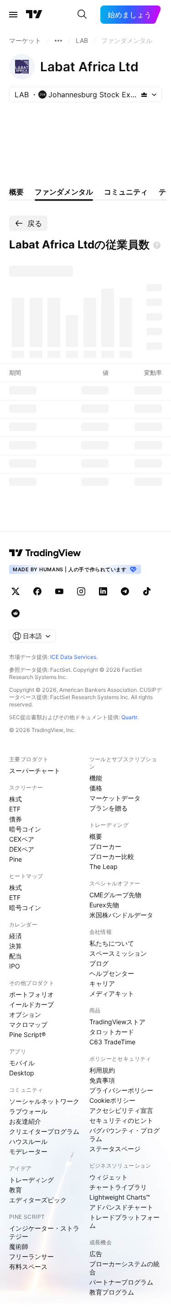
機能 (95, 778)
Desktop (21, 1073)
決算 (15, 946)
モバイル (22, 1063)
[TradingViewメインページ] (45, 553)
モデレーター (28, 1151)
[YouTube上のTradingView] (59, 591)
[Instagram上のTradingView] (81, 591)
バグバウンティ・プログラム (124, 1135)
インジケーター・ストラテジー (44, 1232)
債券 (15, 819)
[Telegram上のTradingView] (125, 591)
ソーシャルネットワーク (44, 1101)
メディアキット (111, 993)
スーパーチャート (34, 770)
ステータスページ (114, 1149)
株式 (15, 799)
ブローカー (105, 846)
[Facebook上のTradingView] (37, 591)
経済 (15, 936)
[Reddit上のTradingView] (15, 613)
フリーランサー (31, 1256)
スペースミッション (118, 953)
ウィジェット (108, 1177)
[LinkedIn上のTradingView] (103, 591)
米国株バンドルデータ (121, 915)
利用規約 (102, 1070)
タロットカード (111, 1032)
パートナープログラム (121, 1282)
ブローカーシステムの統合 (124, 1268)
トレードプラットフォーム (124, 1221)
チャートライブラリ (118, 1187)
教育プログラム (111, 1292)
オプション (25, 1014)
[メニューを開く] (13, 14)
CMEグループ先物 (115, 895)
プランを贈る (108, 808)
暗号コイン (25, 829)
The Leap (103, 866)
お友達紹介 (25, 1121)
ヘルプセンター (111, 973)
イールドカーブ (31, 1004)
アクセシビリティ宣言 (121, 1110)
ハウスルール (28, 1141)
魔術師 (18, 1246)
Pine (15, 859)
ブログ (99, 963)
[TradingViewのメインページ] (34, 14)
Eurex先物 (104, 905)
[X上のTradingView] (15, 591)
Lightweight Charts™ (119, 1197)
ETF (15, 809)
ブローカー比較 (111, 856)
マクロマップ (28, 1024)
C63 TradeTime (112, 1042)
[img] (144, 94)
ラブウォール (28, 1111)
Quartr (129, 717)
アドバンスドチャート (121, 1207)
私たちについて (111, 943)
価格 (95, 788)
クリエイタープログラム (44, 1131)
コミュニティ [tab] (126, 191)
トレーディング (31, 1180)
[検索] (82, 14)
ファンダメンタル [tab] (64, 191)
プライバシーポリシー (121, 1090)
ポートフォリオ (31, 994)
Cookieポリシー (112, 1100)
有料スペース (28, 1266)
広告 (95, 1254)
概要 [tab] (16, 191)
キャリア (102, 983)
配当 (15, 956)
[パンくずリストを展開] (58, 41)
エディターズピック (38, 1200)
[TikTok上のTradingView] (146, 591)
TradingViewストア (117, 1022)
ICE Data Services (73, 656)
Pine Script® (27, 1034)
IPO (14, 966)
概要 (95, 836)
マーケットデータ (114, 798)
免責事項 (102, 1080)
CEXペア (21, 839)
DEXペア (21, 849)
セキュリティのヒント (121, 1120)
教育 (15, 1190)
